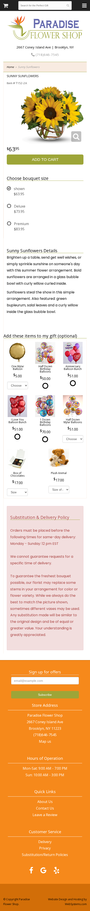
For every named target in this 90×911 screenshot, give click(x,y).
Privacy (45, 848)
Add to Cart (45, 159)
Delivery (45, 841)
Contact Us (45, 808)
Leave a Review (45, 814)
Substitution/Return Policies (45, 854)
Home (10, 67)
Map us (45, 741)
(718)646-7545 (47, 54)
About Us (45, 801)
